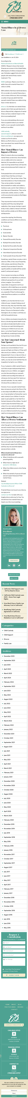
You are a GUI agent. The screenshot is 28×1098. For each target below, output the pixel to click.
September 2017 (9, 863)
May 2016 (7, 928)
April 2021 (7, 764)
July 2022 (7, 703)
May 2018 (7, 841)
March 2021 (8, 768)
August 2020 (8, 794)
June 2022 (7, 708)
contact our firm (6, 495)
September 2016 (9, 910)
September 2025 (9, 660)
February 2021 (8, 772)
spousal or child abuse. (10, 465)
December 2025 (9, 656)
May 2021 (7, 759)
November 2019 (9, 828)
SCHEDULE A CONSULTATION (13, 1025)
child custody (5, 131)
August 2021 (8, 747)
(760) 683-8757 (16, 18)
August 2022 (8, 699)
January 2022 (8, 729)
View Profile (14, 560)
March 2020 (8, 815)
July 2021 (7, 751)
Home (7, 1004)
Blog (20, 1004)
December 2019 (9, 824)
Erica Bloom (10, 54)
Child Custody (8, 630)
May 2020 (7, 807)
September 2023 (9, 686)
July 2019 (7, 833)
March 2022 (8, 721)
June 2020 (7, 803)
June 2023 (7, 690)
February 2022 (9, 725)
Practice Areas (10, 1007)
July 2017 (7, 872)
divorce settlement (7, 136)
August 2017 (8, 867)
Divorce (6, 639)
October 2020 (8, 790)
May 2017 (7, 880)
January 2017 (8, 893)
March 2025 (8, 673)
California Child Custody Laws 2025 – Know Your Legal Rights (14, 597)
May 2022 (7, 712)
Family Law (12, 50)
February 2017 (8, 889)
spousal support (6, 133)
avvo (19, 565)
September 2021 (9, 742)
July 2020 (7, 798)
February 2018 (8, 846)
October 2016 (8, 906)
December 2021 (9, 734)
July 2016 (7, 919)
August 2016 (8, 915)
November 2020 (9, 785)
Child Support (8, 635)
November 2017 (9, 854)
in (16, 1078)
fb (12, 1078)
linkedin (9, 565)
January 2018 (8, 850)
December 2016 (9, 897)
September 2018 (9, 837)
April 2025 (7, 669)
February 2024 (9, 682)
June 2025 (7, 665)
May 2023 (7, 695)
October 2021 (8, 738)
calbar (14, 565)
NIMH (3, 82)
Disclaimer (6, 971)
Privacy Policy (14, 971)
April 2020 (7, 811)
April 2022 (7, 716)
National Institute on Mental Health (12, 63)
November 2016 (9, 902)
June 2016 (7, 923)
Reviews (20, 1007)
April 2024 (7, 678)
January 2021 (8, 777)
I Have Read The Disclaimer (13, 969)
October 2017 (8, 859)
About (13, 1004)
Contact (14, 1009)
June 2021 (7, 755)
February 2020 (9, 820)
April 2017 (7, 884)
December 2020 (9, 781)
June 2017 (7, 876)
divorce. (3, 106)
